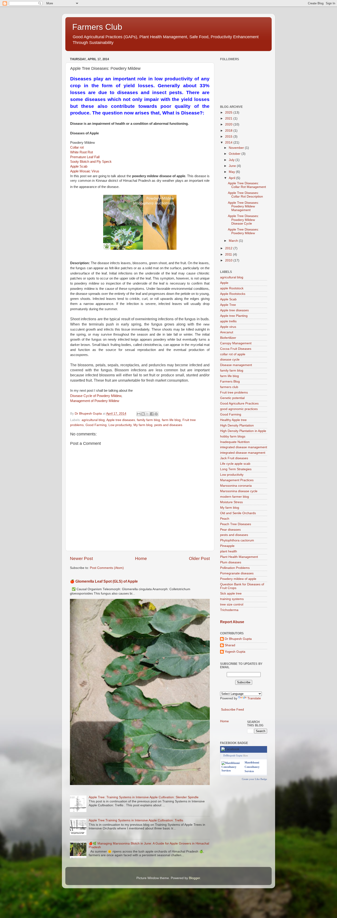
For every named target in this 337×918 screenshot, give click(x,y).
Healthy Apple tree (233, 420)
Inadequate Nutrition (235, 442)
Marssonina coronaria (236, 485)
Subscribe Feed (232, 709)
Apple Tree (228, 305)
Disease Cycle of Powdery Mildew (95, 396)
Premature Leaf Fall (84, 157)
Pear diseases (230, 529)
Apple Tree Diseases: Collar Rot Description (245, 194)
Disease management (236, 365)
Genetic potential (232, 398)
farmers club (229, 387)
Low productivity (120, 425)
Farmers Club (97, 27)
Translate (254, 698)
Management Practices (237, 480)
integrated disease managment (242, 452)
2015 (229, 136)
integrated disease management (243, 447)
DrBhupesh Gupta (232, 755)
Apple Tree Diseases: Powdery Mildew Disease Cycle (243, 219)
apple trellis (228, 321)
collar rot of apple (232, 354)
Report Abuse (232, 622)
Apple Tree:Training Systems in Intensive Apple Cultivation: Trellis (136, 820)
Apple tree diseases (120, 420)
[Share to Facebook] (151, 414)
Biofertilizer (228, 337)
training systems (232, 599)
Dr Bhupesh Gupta (238, 639)
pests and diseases (168, 425)
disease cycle (230, 359)
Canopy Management (235, 343)
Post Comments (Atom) (107, 568)
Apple (224, 283)
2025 (229, 112)
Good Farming (96, 425)
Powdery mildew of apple (238, 579)
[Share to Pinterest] (156, 414)
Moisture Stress (231, 502)
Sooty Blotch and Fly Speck (91, 161)
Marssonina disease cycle (238, 491)
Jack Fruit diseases (234, 458)
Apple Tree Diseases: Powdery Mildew (243, 231)
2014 (229, 142)
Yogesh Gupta (235, 651)
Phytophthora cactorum (237, 540)
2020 (229, 124)
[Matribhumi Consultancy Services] (232, 770)
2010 (229, 260)
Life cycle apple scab (235, 463)
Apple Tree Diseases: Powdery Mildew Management (243, 206)
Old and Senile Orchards (238, 513)
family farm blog (148, 420)
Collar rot (77, 147)
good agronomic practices (239, 409)
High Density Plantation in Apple (243, 431)
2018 (229, 130)
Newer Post (81, 558)
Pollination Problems (235, 568)
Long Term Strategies (235, 469)
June (233, 166)
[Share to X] (147, 414)
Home (141, 558)
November (237, 147)
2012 (229, 248)
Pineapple (227, 546)
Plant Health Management (239, 557)
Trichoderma (229, 610)
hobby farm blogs (232, 436)
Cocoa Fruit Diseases (235, 348)
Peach (224, 518)
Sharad (230, 645)
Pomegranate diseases (237, 573)
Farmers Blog (230, 381)
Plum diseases (230, 562)
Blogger (194, 878)
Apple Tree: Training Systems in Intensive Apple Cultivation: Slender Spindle (144, 797)
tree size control (231, 604)
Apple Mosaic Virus (84, 171)
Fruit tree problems (234, 392)
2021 (229, 118)
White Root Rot (81, 152)
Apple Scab (78, 166)
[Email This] (138, 414)
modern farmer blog (234, 496)
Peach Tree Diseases (235, 524)
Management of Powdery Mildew (94, 401)
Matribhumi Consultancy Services (252, 767)
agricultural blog (93, 420)
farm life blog (171, 420)
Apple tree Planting (234, 316)
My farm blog (142, 425)
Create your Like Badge (254, 779)
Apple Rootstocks (232, 294)
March (234, 240)
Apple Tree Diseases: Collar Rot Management (247, 185)
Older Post (199, 558)
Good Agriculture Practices (239, 403)
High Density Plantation (237, 425)
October (235, 153)
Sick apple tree (231, 593)
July (232, 160)
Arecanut (226, 332)
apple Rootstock (231, 288)
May (232, 172)
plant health (228, 551)
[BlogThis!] (143, 414)
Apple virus (228, 327)
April (232, 178)
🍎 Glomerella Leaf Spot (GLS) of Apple (104, 581)
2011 (229, 254)
